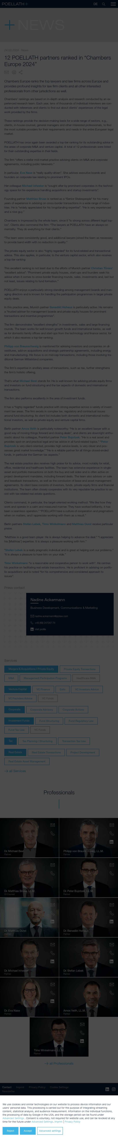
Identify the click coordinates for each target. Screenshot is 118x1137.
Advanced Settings (13, 1118)
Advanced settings (50, 1130)
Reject (10, 1130)
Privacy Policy (72, 1121)
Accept (28, 1130)
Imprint (58, 1121)
